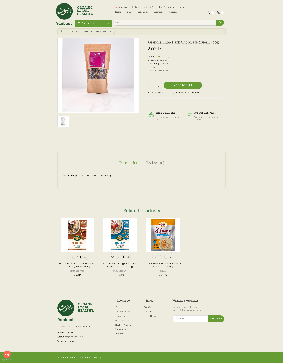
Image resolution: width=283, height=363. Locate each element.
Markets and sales (124, 325)
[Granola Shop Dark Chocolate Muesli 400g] (98, 75)
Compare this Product (187, 93)
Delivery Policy (122, 312)
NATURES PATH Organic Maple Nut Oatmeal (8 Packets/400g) (77, 265)
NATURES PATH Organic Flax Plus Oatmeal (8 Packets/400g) (120, 265)
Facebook (180, 7)
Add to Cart (184, 85)
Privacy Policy (122, 316)
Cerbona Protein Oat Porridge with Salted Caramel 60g (163, 265)
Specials (148, 312)
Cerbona (162, 271)
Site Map (119, 334)
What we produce (124, 320)
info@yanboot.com (73, 337)
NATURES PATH (77, 271)
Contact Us (120, 329)
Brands (147, 307)
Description (128, 163)
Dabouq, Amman (83, 326)
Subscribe (216, 318)
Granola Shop (162, 56)
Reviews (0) (154, 163)
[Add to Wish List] (69, 256)
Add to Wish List (160, 93)
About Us (119, 307)
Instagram (184, 7)
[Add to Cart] (85, 256)
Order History (151, 316)
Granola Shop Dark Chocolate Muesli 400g (90, 31)
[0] (219, 12)
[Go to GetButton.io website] (7, 360)
